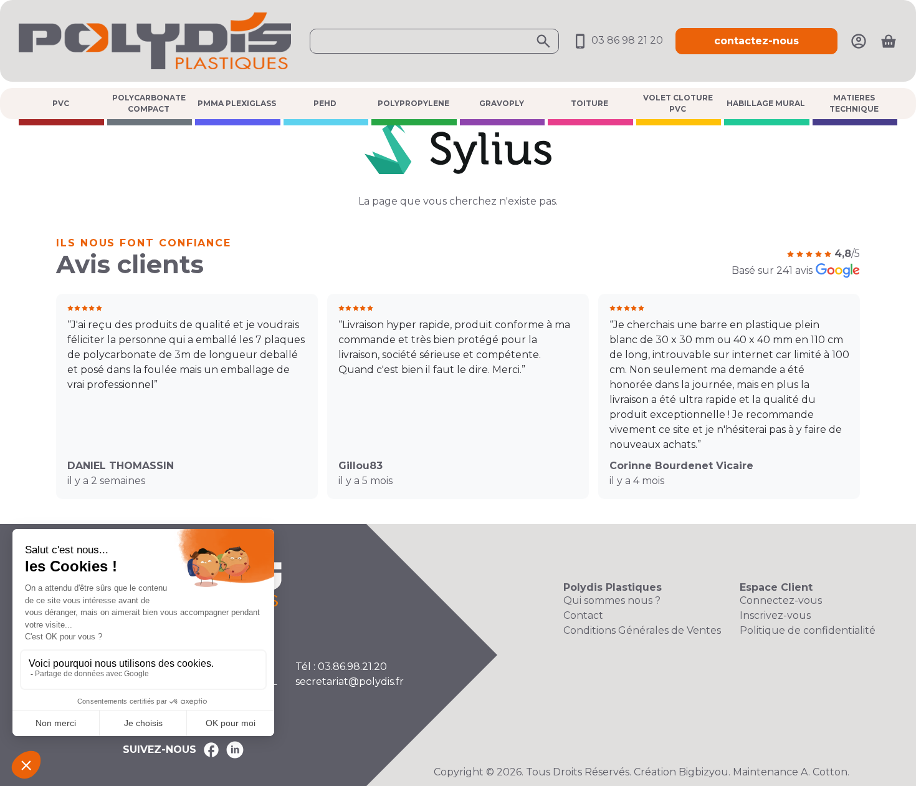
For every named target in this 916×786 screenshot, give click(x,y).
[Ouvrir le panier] (888, 41)
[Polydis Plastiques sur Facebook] (211, 750)
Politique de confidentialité (807, 630)
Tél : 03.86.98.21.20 (341, 666)
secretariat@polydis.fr (349, 681)
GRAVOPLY (501, 103)
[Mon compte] (858, 40)
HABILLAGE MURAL (766, 103)
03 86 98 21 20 (626, 40)
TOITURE (589, 103)
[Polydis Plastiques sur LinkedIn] (235, 750)
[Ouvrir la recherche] (434, 41)
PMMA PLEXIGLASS (237, 103)
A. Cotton (824, 772)
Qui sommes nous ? (612, 600)
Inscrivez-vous (775, 615)
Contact (583, 615)
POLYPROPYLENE (413, 103)
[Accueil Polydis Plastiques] (155, 40)
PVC (60, 103)
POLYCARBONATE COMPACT (149, 103)
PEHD (324, 103)
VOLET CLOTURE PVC (678, 103)
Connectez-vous (781, 600)
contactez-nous (756, 41)
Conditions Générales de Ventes (642, 630)
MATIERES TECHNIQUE (854, 103)
